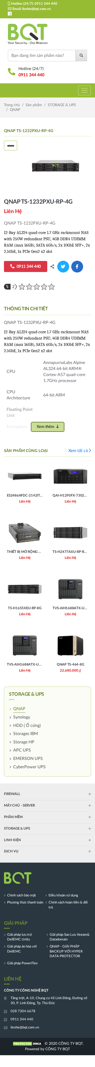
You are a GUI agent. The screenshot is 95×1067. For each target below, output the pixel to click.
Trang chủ (12, 105)
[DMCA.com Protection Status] (28, 1044)
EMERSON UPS (28, 758)
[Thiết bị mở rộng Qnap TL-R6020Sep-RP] (24, 543)
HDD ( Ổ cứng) (27, 725)
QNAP (19, 709)
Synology (21, 717)
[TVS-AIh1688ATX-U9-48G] (24, 655)
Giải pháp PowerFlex (22, 963)
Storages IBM (25, 734)
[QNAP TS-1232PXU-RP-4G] (55, 165)
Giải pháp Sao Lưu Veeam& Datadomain (69, 937)
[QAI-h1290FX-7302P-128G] (70, 486)
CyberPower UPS (29, 767)
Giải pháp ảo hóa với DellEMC (22, 949)
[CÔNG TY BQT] (28, 34)
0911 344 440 (46, 4)
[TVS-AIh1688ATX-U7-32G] (70, 599)
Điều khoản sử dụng (63, 895)
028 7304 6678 (23, 1011)
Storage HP (23, 742)
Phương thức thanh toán (25, 902)
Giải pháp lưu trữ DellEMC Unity (19, 937)
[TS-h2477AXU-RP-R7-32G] (70, 543)
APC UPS (22, 750)
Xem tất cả (78, 451)
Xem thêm (45, 427)
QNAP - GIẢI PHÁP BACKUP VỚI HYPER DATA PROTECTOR (66, 951)
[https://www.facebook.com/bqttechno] (10, 14)
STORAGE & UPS (62, 105)
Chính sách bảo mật (21, 895)
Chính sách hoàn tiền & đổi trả (68, 905)
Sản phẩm (34, 105)
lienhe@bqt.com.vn (36, 9)
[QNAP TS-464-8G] (70, 655)
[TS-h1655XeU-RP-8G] (24, 599)
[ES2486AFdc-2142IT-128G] (24, 486)
